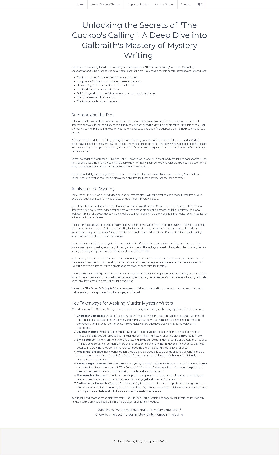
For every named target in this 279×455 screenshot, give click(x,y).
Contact (186, 4)
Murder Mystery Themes (105, 4)
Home (80, 4)
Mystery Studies (164, 4)
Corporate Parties (137, 4)
